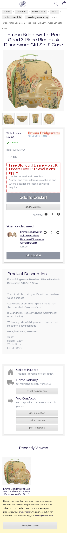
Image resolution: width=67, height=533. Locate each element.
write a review (37, 420)
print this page (37, 428)
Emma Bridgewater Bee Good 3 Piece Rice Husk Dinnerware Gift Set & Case (16, 493)
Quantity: (38, 215)
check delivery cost (37, 391)
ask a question (37, 413)
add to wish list (33, 207)
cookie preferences (44, 516)
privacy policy (25, 512)
